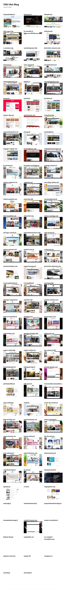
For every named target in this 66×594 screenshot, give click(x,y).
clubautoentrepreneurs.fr (52, 149)
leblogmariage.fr (29, 367)
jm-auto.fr (27, 470)
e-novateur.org (8, 48)
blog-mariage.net (9, 419)
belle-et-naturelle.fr (10, 317)
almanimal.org (29, 216)
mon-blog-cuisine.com (51, 182)
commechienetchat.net (10, 132)
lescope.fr (27, 132)
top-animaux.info (50, 350)
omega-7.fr (27, 556)
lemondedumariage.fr (10, 520)
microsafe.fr (28, 573)
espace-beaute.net (9, 436)
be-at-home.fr (8, 165)
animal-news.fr (29, 249)
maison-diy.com (8, 115)
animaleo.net (28, 182)
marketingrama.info (30, 48)
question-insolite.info (31, 333)
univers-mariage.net (51, 216)
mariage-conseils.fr (9, 233)
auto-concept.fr (29, 65)
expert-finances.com (30, 453)
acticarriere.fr (49, 249)
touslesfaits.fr (49, 132)
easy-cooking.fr (8, 403)
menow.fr (6, 98)
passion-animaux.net (51, 300)
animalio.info (28, 300)
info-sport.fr (28, 384)
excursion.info (28, 199)
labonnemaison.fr (50, 453)
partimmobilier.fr (9, 384)
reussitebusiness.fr (50, 65)
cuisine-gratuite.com (10, 199)
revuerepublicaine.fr (10, 283)
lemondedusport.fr (9, 367)
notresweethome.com (10, 266)
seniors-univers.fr (30, 350)
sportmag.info (49, 283)
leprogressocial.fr (50, 470)
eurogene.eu (48, 556)
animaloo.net (28, 317)
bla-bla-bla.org (49, 436)
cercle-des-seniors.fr (51, 403)
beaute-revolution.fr (51, 520)
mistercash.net (49, 333)
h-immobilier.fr (29, 283)
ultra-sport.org (8, 31)
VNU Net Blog (11, 4)
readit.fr (26, 403)
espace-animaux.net (10, 249)
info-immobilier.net (9, 216)
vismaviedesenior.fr (30, 503)
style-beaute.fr (49, 233)
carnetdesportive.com (51, 82)
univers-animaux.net (10, 182)
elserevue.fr (7, 65)
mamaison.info (49, 115)
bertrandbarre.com (30, 149)
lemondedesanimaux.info (32, 233)
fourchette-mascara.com (52, 48)
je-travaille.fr (28, 31)
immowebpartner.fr (50, 199)
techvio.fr (27, 98)
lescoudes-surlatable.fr (31, 165)
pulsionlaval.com (29, 115)
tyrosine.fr (6, 487)
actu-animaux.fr (8, 453)
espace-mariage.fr (50, 419)
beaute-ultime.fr (29, 436)
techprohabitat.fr (9, 14)
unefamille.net (29, 537)
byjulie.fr (27, 82)
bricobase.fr (48, 98)
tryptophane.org (49, 487)
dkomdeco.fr (48, 14)
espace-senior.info (9, 350)
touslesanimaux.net (30, 419)
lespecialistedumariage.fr (53, 503)
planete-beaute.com (51, 367)
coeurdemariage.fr (9, 470)
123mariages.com (9, 333)
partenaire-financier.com (52, 266)
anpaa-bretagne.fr (30, 266)
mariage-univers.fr (50, 165)
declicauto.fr (48, 31)
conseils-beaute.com (30, 520)
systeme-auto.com (9, 556)
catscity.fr (6, 573)
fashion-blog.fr (8, 537)
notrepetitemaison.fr (10, 82)
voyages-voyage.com (10, 149)
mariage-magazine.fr (10, 300)
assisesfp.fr (7, 503)
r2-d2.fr (26, 487)
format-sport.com (50, 317)
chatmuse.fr (28, 14)
